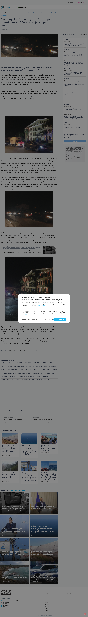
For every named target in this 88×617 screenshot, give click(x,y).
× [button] (67, 295)
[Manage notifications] (85, 614)
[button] (44, 307)
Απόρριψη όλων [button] (46, 319)
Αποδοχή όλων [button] (60, 319)
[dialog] (44, 308)
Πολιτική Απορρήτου (41, 305)
